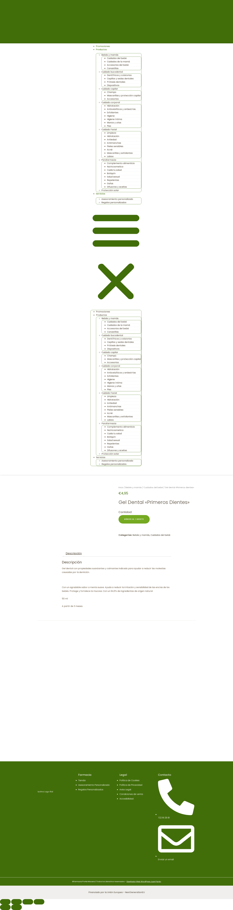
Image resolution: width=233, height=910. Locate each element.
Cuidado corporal (110, 102)
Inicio (121, 487)
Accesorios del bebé (118, 65)
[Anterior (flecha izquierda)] (5, 907)
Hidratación (113, 105)
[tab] (73, 553)
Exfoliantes (112, 112)
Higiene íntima (114, 119)
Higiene (111, 115)
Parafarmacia (108, 159)
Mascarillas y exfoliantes (120, 153)
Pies (109, 126)
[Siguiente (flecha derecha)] (16, 907)
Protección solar (110, 190)
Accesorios (113, 98)
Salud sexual (113, 176)
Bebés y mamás (109, 54)
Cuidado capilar (109, 88)
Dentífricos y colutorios (119, 75)
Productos (101, 49)
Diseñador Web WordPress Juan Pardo (144, 881)
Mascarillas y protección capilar (124, 95)
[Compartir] (16, 902)
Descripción (74, 553)
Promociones (103, 46)
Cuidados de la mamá (118, 61)
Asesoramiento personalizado (117, 199)
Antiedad (111, 139)
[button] (115, 256)
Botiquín (111, 173)
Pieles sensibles (115, 146)
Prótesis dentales (116, 81)
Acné (109, 149)
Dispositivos (113, 85)
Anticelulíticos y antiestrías (121, 109)
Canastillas (113, 68)
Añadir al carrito (134, 519)
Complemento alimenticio (121, 163)
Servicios (100, 193)
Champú (111, 92)
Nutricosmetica (115, 166)
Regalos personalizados (113, 202)
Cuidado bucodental (112, 71)
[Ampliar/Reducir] (39, 902)
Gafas (110, 183)
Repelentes (113, 180)
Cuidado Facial (109, 129)
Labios (110, 156)
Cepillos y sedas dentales (120, 78)
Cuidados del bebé (117, 58)
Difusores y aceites (117, 186)
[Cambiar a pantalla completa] (27, 902)
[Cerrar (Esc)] (5, 902)
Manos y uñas (114, 122)
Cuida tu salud (114, 170)
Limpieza (111, 132)
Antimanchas (114, 142)
